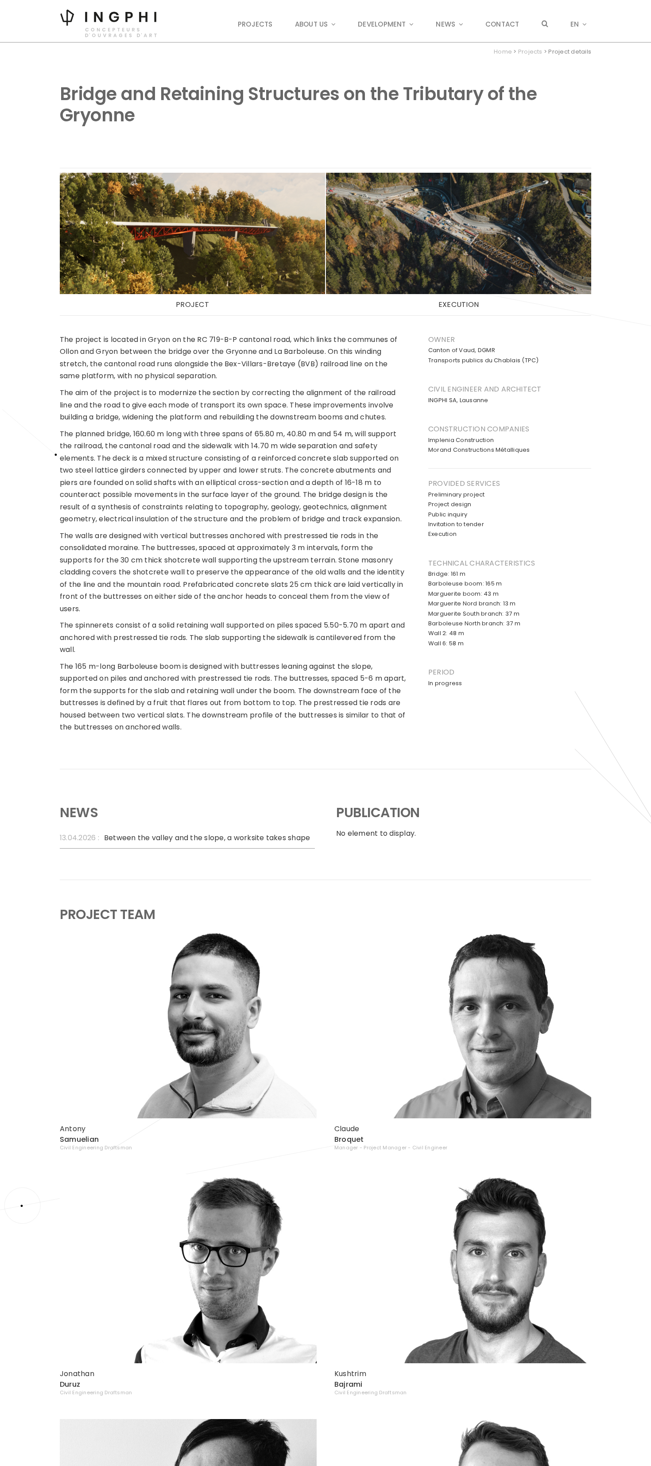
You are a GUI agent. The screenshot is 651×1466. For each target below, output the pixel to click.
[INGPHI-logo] (108, 12)
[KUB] (462, 1177)
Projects (530, 51)
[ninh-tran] (188, 1422)
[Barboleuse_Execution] (458, 176)
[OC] (462, 1422)
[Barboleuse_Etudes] (192, 176)
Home (503, 51)
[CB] (462, 932)
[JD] (188, 1177)
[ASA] (188, 932)
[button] (545, 24)
